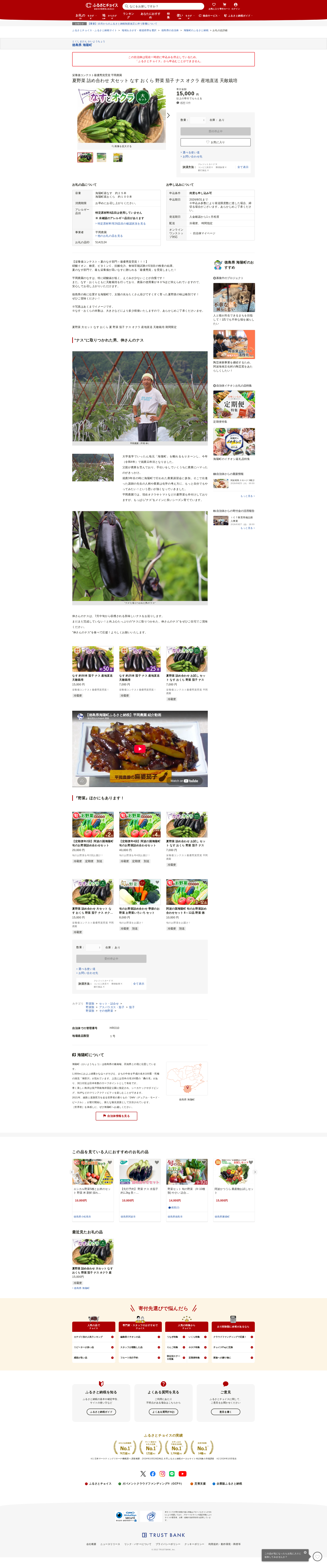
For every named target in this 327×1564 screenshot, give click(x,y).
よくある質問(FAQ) (163, 1411)
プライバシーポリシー (168, 1544)
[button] (110, 649)
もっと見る (246, 496)
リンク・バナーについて (138, 1544)
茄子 (132, 1007)
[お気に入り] (317, 1556)
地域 (109, 16)
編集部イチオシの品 (130, 1337)
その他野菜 (106, 1010)
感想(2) (175, 1207)
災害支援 (200, 1483)
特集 (168, 15)
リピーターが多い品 (84, 1347)
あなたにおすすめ (150, 15)
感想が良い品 (80, 1357)
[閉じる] (305, 1552)
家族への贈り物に (222, 1357)
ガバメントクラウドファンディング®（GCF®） (153, 1483)
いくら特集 (194, 1337)
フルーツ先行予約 (129, 1357)
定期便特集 (194, 1357)
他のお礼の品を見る (110, 235)
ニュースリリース (110, 1544)
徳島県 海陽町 (82, 1288)
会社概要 (91, 1544)
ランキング (128, 15)
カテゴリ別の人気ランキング (88, 1337)
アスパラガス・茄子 (112, 1007)
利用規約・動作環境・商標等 (224, 1544)
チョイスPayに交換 (223, 1347)
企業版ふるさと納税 (229, 1483)
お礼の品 (85, 16)
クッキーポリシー (194, 1544)
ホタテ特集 (194, 1347)
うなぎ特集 (172, 1337)
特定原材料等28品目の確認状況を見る (122, 223)
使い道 (184, 16)
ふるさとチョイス (100, 1483)
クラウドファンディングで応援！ (230, 1337)
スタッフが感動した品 (131, 1347)
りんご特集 (172, 1347)
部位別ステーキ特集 (173, 1357)
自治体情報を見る (118, 1115)
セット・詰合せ (109, 1003)
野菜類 (90, 1003)
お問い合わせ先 (193, 156)
